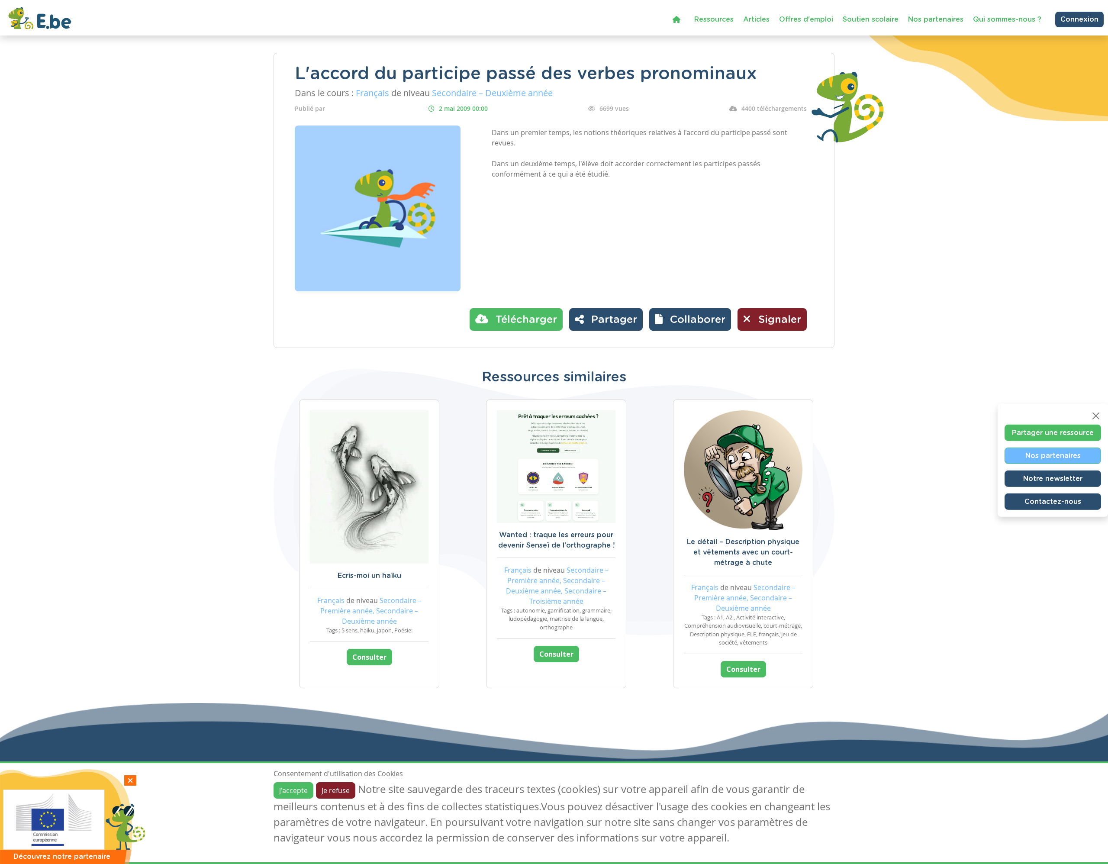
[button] (690, 319)
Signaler (778, 320)
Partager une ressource (1053, 432)
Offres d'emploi (806, 19)
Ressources (714, 19)
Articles (756, 19)
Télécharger (525, 320)
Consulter (369, 657)
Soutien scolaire (871, 19)
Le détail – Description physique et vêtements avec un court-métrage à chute (743, 552)
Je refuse (336, 790)
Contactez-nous (1052, 501)
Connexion (1079, 19)
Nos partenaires (935, 19)
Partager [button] (612, 320)
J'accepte (293, 790)
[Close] (1096, 416)
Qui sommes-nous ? (1007, 19)
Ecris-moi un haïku (369, 575)
